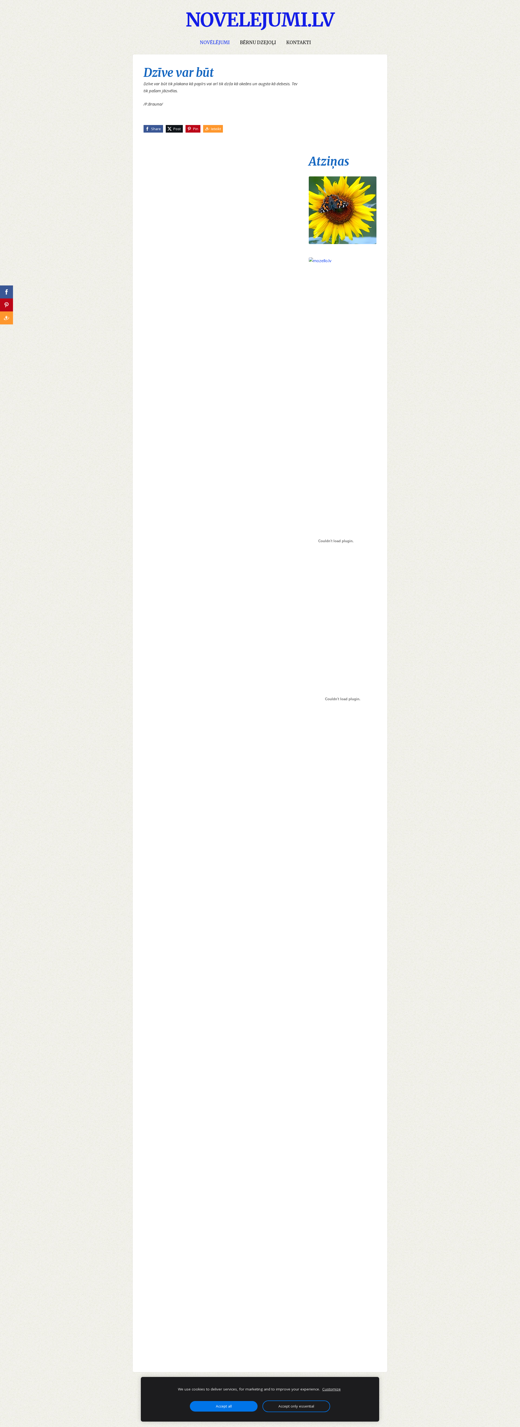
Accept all (224, 1406)
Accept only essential (296, 1406)
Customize (331, 1389)
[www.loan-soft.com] (342, 618)
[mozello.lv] (342, 311)
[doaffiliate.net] (342, 473)
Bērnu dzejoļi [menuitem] (258, 42)
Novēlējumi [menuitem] (215, 42)
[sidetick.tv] (342, 877)
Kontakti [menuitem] (298, 42)
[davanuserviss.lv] (342, 796)
